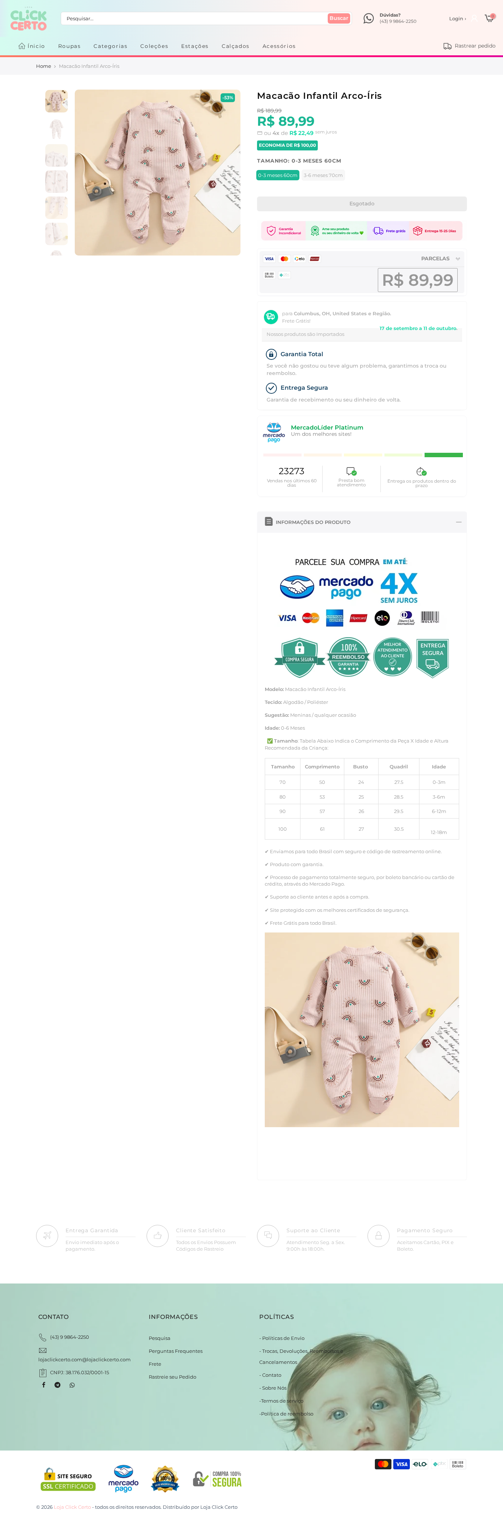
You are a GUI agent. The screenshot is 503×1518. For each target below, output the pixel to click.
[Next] (227, 172)
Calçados (236, 46)
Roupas (69, 46)
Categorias (110, 46)
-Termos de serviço (281, 1401)
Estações (195, 46)
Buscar (339, 18)
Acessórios (279, 46)
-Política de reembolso (286, 1414)
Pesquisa (159, 1338)
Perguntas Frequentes (176, 1351)
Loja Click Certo (219, 1507)
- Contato (270, 1375)
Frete (155, 1364)
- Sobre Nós (272, 1388)
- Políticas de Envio (282, 1338)
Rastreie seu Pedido (172, 1377)
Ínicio (36, 46)
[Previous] (87, 172)
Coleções (154, 46)
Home (43, 66)
